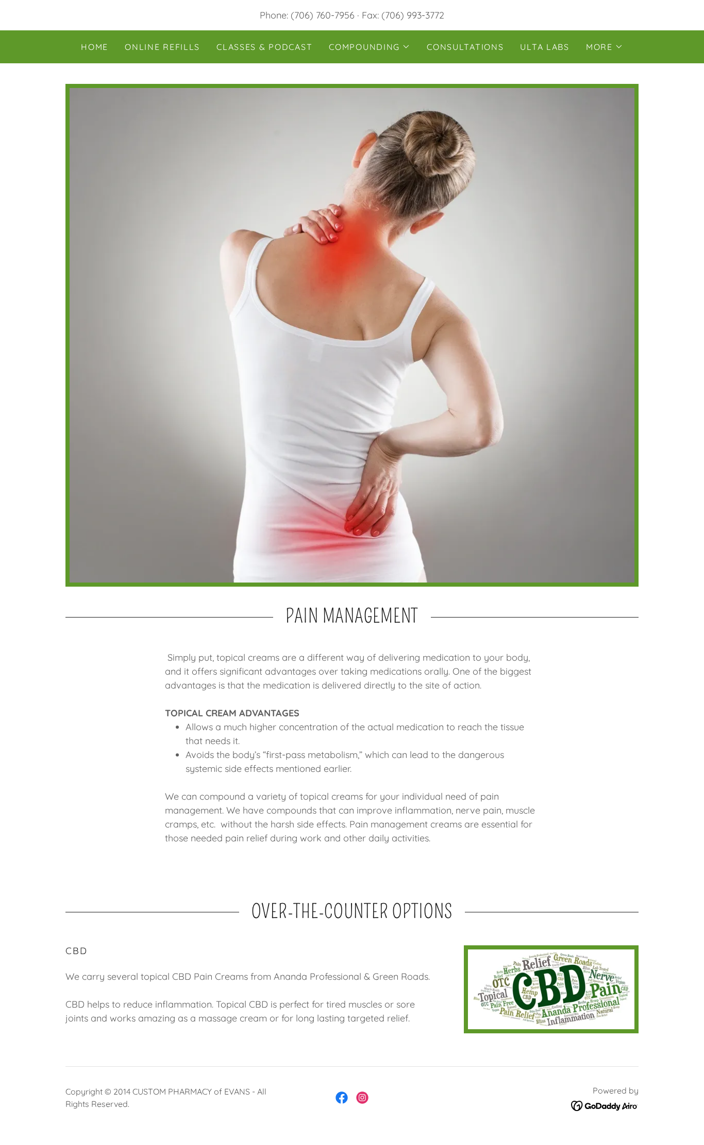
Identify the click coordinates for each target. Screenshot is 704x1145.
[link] (341, 1097)
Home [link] (94, 47)
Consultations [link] (465, 47)
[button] (369, 47)
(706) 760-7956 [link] (323, 15)
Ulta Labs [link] (544, 47)
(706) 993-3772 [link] (412, 15)
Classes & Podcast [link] (264, 47)
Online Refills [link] (162, 47)
